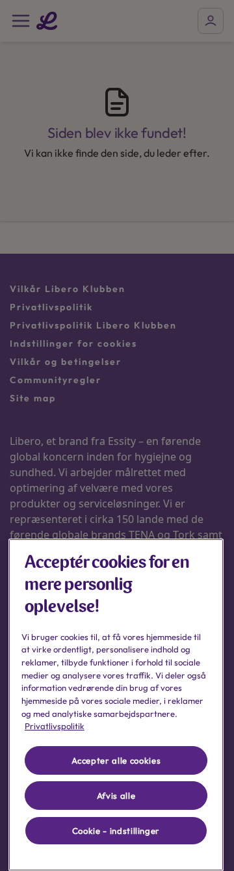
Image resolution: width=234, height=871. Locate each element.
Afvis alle (116, 795)
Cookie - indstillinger (116, 830)
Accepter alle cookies (116, 760)
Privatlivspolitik (54, 726)
